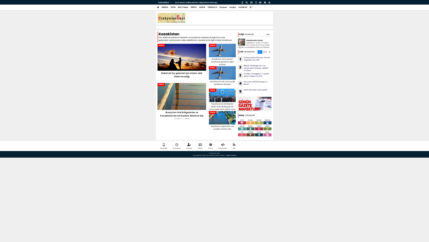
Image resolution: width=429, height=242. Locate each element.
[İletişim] (251, 2)
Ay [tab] (270, 52)
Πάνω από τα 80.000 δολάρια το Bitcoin (253, 83)
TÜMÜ (268, 35)
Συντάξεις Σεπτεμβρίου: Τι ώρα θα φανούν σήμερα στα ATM (254, 75)
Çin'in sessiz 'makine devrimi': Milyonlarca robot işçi (196, 2)
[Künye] (265, 2)
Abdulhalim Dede (254, 40)
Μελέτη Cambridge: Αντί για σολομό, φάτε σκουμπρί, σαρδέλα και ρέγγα (253, 68)
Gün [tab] (260, 52)
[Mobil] (242, 2)
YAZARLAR (242, 7)
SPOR (173, 7)
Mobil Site (163, 148)
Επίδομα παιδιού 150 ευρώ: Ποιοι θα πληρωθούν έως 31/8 (255, 59)
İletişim (200, 148)
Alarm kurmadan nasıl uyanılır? (253, 91)
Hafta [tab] (265, 52)
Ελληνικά (223, 7)
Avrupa (232, 7)
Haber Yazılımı (231, 155)
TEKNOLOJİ (212, 7)
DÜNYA (194, 7)
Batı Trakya (183, 7)
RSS (234, 148)
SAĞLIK (202, 7)
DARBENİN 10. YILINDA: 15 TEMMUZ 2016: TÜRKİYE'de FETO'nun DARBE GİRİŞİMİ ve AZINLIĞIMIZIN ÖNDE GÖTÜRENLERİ (254, 45)
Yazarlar (189, 148)
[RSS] (269, 2)
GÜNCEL (164, 7)
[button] (251, 7)
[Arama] (247, 2)
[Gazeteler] (260, 2)
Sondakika (177, 148)
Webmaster (222, 148)
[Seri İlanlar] (256, 2)
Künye (210, 148)
